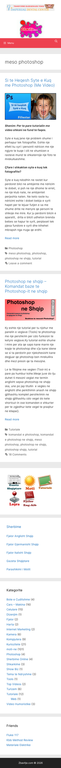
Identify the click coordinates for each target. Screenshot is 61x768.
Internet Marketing (18, 629)
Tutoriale (14, 429)
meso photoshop (19, 253)
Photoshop (16, 248)
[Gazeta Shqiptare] (14, 489)
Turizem (12, 689)
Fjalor (10, 619)
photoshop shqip (16, 449)
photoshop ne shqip (18, 258)
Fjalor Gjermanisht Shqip (23, 544)
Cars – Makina (16, 604)
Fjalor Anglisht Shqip (20, 536)
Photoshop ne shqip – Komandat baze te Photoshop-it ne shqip (26, 286)
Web (14, 699)
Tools (10, 679)
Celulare (12, 609)
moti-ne (12, 649)
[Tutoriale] (45, 489)
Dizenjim (12, 614)
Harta (10, 624)
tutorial (36, 258)
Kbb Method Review (20, 740)
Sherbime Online (17, 659)
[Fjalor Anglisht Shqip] (29, 505)
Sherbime (14, 527)
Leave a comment (20, 263)
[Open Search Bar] (56, 41)
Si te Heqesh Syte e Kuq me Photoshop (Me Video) (30, 83)
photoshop (39, 253)
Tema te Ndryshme (19, 674)
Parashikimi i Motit (18, 569)
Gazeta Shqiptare (18, 561)
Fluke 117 (13, 735)
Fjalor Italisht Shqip (19, 552)
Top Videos (14, 684)
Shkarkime (13, 664)
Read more (12, 238)
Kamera (12, 634)
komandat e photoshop (24, 434)
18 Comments (18, 454)
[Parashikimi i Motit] (29, 489)
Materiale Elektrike (19, 745)
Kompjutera (14, 639)
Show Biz (13, 669)
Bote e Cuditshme (18, 599)
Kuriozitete (13, 644)
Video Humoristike (19, 704)
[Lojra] (14, 505)
